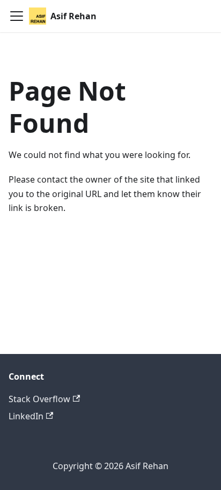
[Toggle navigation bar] (17, 16)
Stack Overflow (39, 399)
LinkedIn (26, 416)
